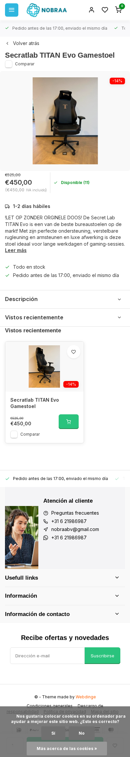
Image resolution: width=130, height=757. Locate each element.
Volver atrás (26, 43)
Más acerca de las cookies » (67, 748)
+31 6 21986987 (69, 521)
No (82, 733)
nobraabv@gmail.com (75, 529)
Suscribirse (102, 655)
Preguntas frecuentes (75, 513)
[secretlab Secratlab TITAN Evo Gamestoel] (44, 367)
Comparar (24, 63)
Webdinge (86, 696)
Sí (53, 733)
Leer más (16, 250)
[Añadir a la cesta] (69, 421)
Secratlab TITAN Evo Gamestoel (34, 403)
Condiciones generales (50, 705)
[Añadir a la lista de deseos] (73, 351)
